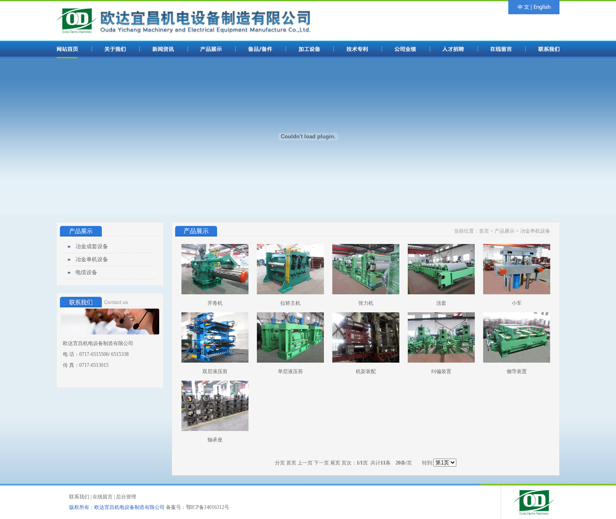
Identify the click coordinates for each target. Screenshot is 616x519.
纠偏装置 (441, 371)
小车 (517, 303)
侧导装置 (517, 371)
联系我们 (79, 497)
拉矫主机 (290, 303)
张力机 (365, 303)
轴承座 (215, 440)
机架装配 (366, 371)
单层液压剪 (290, 371)
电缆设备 (86, 272)
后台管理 (126, 497)
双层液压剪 (215, 371)
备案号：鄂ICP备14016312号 (197, 507)
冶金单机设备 (91, 259)
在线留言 (103, 497)
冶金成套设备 (91, 246)
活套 (441, 303)
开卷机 (215, 303)
